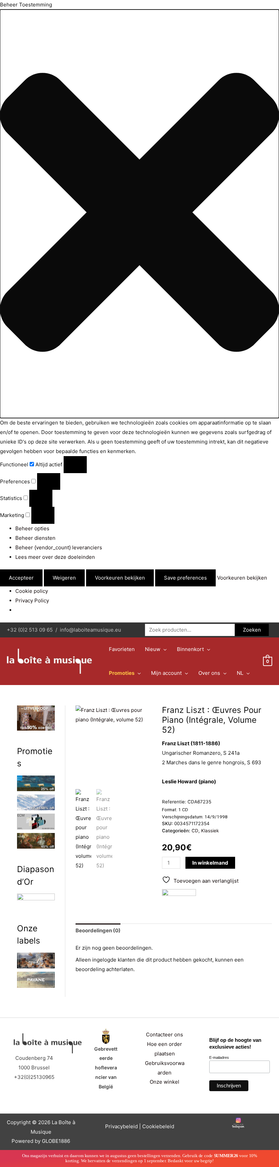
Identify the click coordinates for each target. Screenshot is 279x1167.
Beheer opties (32, 528)
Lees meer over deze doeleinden (55, 557)
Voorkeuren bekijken (120, 577)
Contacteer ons (164, 1034)
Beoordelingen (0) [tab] (98, 930)
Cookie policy (31, 591)
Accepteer (21, 577)
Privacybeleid (121, 1126)
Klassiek (210, 830)
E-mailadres (219, 1057)
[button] (139, 214)
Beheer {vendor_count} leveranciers (58, 547)
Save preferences (185, 577)
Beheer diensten (35, 538)
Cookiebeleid (158, 1126)
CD (195, 830)
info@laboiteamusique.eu (90, 630)
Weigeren (64, 577)
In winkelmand (210, 863)
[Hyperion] (179, 896)
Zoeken (252, 630)
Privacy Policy (32, 600)
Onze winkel (164, 1082)
